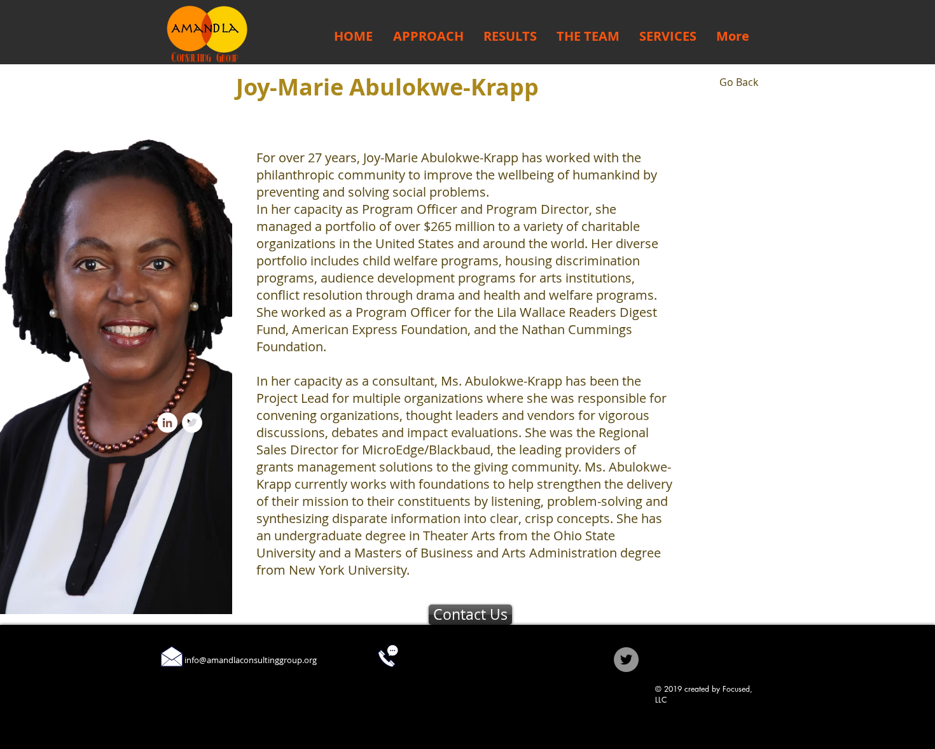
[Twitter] (626, 659)
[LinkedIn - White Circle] (167, 422)
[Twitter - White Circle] (192, 422)
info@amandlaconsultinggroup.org (250, 660)
